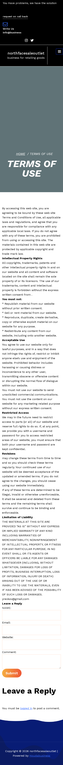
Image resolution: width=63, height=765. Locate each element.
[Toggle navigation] (59, 51)
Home (20, 154)
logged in (26, 708)
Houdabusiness (39, 755)
